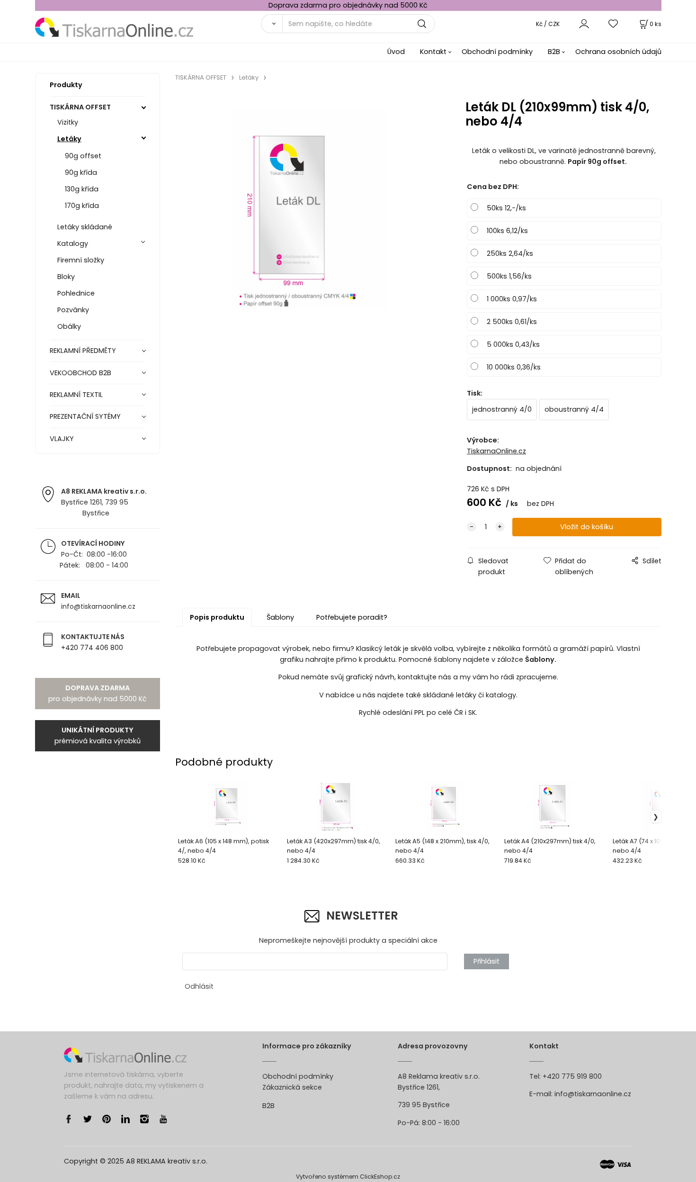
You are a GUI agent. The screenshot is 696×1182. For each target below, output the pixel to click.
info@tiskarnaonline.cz (592, 1094)
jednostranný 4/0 (502, 409)
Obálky (69, 326)
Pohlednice (76, 293)
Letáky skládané (84, 227)
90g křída (81, 172)
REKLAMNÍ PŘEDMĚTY (83, 350)
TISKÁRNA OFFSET (80, 107)
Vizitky (67, 122)
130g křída (81, 189)
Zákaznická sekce (292, 1087)
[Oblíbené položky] (613, 23)
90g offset (83, 156)
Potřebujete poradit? (351, 617)
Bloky (66, 276)
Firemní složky (80, 260)
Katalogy (72, 243)
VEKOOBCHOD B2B (80, 373)
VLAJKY (62, 438)
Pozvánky (73, 310)
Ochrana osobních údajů (618, 51)
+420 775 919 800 (572, 1076)
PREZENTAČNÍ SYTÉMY (85, 416)
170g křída (82, 205)
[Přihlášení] (584, 23)
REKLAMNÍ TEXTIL (76, 394)
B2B (554, 51)
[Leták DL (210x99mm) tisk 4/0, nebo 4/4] (309, 208)
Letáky (69, 139)
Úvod (396, 51)
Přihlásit (486, 961)
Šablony (280, 617)
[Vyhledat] (271, 23)
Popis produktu (217, 617)
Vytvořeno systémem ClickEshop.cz (348, 1177)
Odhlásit (199, 986)
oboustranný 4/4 (574, 409)
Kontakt (433, 51)
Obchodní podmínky (497, 51)
